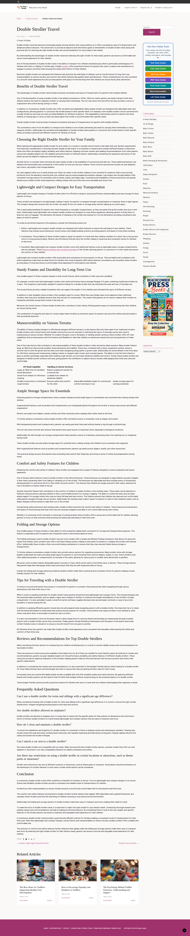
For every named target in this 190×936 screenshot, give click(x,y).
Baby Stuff (130, 8)
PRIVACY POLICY (87, 928)
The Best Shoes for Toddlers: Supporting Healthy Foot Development (33, 890)
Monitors (146, 197)
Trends (145, 257)
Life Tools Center (158, 97)
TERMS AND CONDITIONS (102, 928)
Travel (145, 252)
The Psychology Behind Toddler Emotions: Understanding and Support (117, 890)
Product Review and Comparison (156, 229)
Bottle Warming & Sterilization (155, 161)
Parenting (145, 8)
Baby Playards (148, 138)
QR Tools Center (158, 74)
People (145, 216)
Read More (24, 900)
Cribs (145, 170)
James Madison (34, 36)
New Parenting (148, 206)
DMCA (80, 928)
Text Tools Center (158, 63)
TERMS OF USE (116, 928)
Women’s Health (163, 8)
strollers (65, 66)
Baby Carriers (148, 128)
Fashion (146, 179)
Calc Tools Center (158, 69)
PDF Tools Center (158, 80)
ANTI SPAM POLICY (55, 928)
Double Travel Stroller (127, 843)
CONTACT (66, 928)
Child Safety (148, 165)
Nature (145, 202)
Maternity (147, 188)
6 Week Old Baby (31, 19)
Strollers (146, 243)
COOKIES (74, 928)
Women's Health (149, 266)
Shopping (147, 239)
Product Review (149, 225)
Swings (146, 248)
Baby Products (148, 142)
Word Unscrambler (158, 91)
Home (118, 8)
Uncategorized (148, 261)
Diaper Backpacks (150, 174)
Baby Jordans (148, 133)
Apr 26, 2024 (24, 896)
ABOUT (46, 928)
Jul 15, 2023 (21, 36)
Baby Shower (148, 151)
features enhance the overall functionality (59, 250)
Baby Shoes (147, 147)
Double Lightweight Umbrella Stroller (34, 843)
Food (145, 184)
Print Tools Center (158, 86)
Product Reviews (149, 234)
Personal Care (148, 220)
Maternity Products (150, 193)
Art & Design (148, 124)
